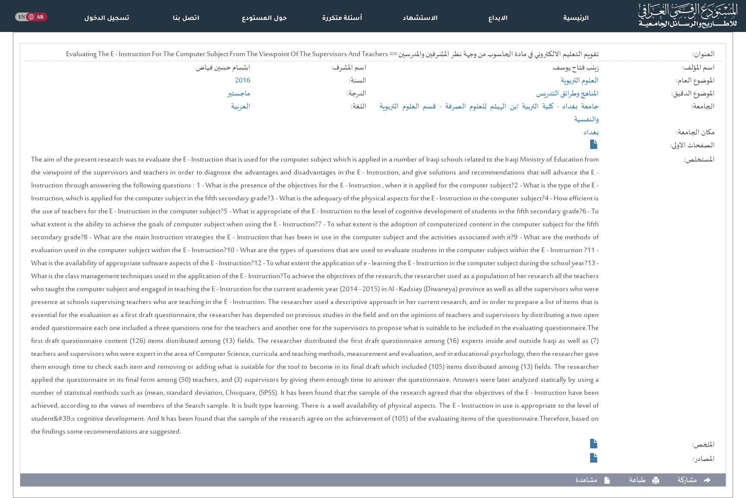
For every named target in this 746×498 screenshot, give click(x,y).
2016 (242, 80)
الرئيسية (576, 19)
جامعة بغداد (580, 106)
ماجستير (238, 93)
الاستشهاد (420, 19)
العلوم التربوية (580, 80)
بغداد (591, 132)
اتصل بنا (186, 19)
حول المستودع (264, 19)
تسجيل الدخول (107, 19)
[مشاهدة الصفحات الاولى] (594, 144)
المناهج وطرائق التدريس (567, 93)
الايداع (498, 19)
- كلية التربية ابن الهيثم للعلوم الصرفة (504, 106)
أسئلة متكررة (342, 19)
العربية (240, 106)
